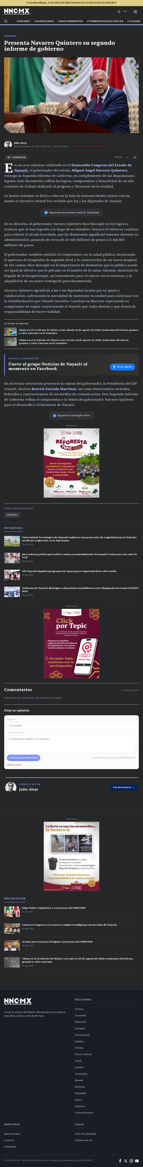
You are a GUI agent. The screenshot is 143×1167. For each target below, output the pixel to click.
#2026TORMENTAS (70, 21)
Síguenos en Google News (74, 415)
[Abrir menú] (135, 11)
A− (127, 157)
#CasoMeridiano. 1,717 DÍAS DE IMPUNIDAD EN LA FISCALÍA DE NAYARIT (71, 2)
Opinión (79, 1041)
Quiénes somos (12, 1133)
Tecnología (81, 1074)
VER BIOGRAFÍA (122, 787)
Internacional (82, 1035)
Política (79, 1048)
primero (12, 514)
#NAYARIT (23, 21)
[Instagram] (131, 1161)
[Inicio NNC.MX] (16, 11)
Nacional (80, 1086)
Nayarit (10, 36)
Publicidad (10, 1146)
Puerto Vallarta (83, 1054)
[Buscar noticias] (5, 21)
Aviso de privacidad (85, 1133)
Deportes (80, 1106)
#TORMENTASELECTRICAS (105, 21)
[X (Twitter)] (126, 1161)
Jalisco (78, 1100)
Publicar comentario (23, 757)
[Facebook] (120, 1161)
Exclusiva (80, 1028)
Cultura (79, 1009)
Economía (80, 1015)
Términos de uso (84, 1140)
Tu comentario (15, 732)
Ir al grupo (124, 366)
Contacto (9, 1140)
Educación (80, 1022)
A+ (135, 157)
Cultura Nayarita (84, 1112)
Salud (78, 1060)
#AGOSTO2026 (44, 21)
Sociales (79, 1067)
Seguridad (80, 1093)
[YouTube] (137, 1161)
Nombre (11, 719)
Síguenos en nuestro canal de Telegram (74, 212)
